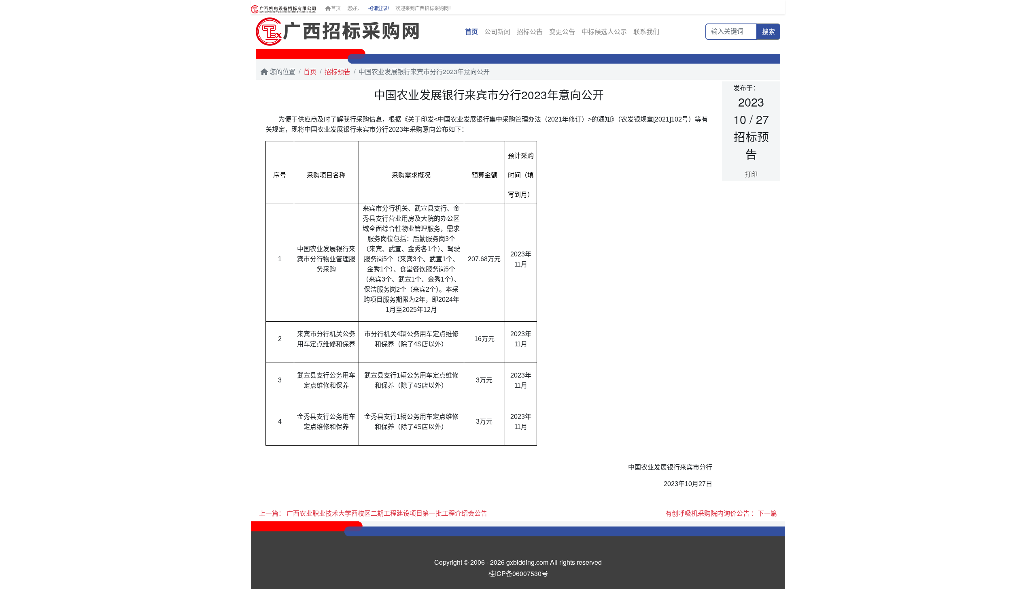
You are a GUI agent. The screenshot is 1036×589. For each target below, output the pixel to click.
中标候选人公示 (604, 31)
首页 (336, 7)
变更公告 (562, 31)
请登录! (381, 7)
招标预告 (337, 71)
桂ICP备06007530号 (518, 573)
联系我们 (646, 31)
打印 (751, 174)
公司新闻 (497, 31)
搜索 (768, 31)
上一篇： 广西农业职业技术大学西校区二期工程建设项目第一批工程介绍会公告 (373, 513)
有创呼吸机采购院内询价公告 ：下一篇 (721, 513)
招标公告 (530, 31)
